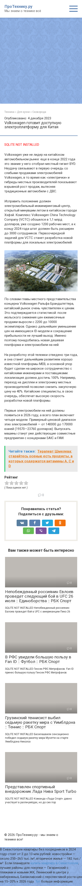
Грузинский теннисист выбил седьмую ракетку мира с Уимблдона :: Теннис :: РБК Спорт (40, 722)
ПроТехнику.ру (18, 6)
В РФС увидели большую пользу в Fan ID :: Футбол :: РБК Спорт (38, 659)
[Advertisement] (41, 60)
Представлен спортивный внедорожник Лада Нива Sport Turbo (40, 789)
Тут (37, 881)
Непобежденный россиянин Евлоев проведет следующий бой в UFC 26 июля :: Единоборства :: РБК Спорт (39, 596)
